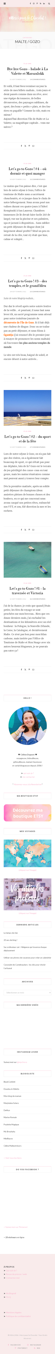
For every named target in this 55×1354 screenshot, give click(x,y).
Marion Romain (10, 1117)
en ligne (14, 1237)
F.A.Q (8, 1297)
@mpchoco (22, 1062)
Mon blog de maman (12, 1096)
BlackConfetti (9, 1082)
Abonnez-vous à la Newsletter (28, 784)
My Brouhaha (9, 1131)
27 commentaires (37, 447)
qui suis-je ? (28, 773)
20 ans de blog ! (10, 940)
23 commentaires (37, 291)
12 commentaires (37, 179)
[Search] (49, 3)
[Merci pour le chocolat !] (27, 19)
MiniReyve (8, 1138)
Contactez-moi (13, 1278)
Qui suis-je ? (11, 1270)
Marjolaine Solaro (11, 1103)
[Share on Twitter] (25, 146)
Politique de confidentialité (18, 1316)
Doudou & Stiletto (11, 1089)
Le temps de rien (11, 933)
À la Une (27, 63)
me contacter (28, 777)
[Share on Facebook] (21, 146)
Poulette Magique (11, 1124)
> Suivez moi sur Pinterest (16, 1227)
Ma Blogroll (11, 1293)
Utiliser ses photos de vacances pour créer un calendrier (27, 958)
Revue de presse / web (16, 1274)
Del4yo (7, 1110)
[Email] (33, 146)
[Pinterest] (29, 146)
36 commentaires (37, 599)
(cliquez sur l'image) (27, 870)
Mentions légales (14, 1312)
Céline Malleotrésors (12, 1146)
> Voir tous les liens (13, 1158)
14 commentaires (37, 79)
